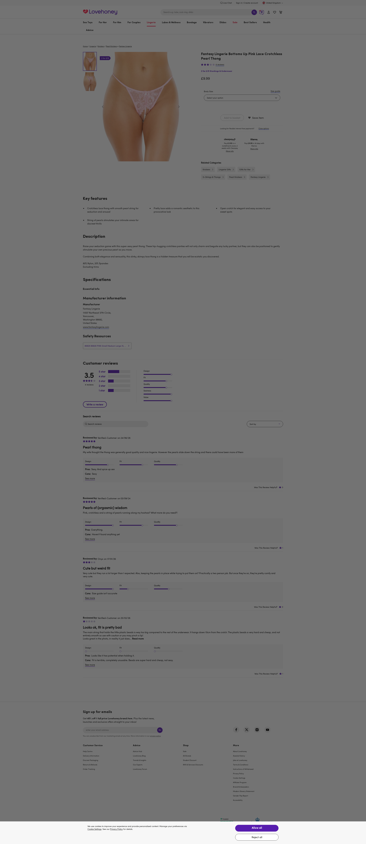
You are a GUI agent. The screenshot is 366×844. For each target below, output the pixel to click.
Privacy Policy (116, 829)
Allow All (257, 828)
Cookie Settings (94, 829)
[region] (183, 832)
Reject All (257, 837)
